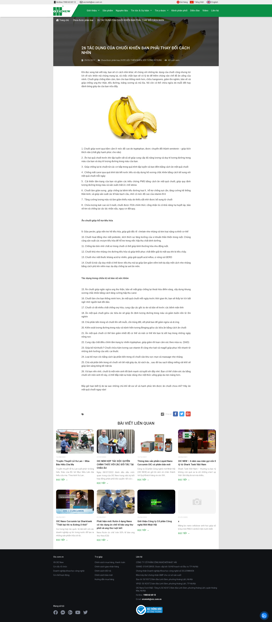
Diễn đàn (195, 10)
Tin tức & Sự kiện (140, 10)
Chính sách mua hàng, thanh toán (110, 562)
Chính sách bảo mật (104, 575)
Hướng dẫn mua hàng (104, 579)
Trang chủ (64, 20)
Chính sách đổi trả (103, 571)
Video (205, 10)
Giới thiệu (92, 10)
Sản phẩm (107, 10)
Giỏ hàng (183, 2)
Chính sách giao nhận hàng (107, 566)
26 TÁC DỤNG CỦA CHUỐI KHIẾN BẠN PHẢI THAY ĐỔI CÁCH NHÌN (130, 20)
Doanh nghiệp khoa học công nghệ (68, 571)
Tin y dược (160, 10)
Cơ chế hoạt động (61, 575)
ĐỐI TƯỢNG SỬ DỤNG (152, 60)
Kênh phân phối (179, 10)
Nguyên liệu (122, 10)
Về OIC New (58, 562)
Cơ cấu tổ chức (60, 566)
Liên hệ (215, 10)
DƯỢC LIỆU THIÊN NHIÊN (131, 60)
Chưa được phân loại (83, 20)
